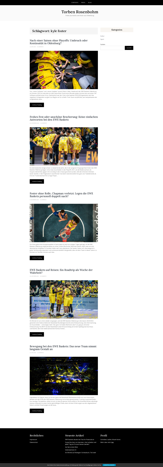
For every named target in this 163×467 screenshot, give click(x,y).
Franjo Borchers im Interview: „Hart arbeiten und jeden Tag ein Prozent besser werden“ (80, 443)
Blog (90, 2)
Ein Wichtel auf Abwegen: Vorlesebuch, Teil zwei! (80, 453)
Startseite (74, 2)
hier (112, 442)
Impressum (33, 439)
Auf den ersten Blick (71, 447)
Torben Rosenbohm (79, 11)
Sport (102, 39)
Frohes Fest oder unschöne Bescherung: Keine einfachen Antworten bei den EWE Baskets (64, 118)
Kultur (102, 36)
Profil (83, 2)
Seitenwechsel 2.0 (70, 450)
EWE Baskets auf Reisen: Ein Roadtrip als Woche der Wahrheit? (61, 271)
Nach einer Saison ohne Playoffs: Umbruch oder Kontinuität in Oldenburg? (59, 42)
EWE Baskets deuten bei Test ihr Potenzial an (79, 439)
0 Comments (40, 46)
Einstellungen (109, 465)
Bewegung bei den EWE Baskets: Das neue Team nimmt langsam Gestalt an (63, 348)
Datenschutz (34, 442)
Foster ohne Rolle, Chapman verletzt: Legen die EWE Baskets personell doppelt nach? (61, 195)
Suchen (102, 44)
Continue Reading (37, 105)
